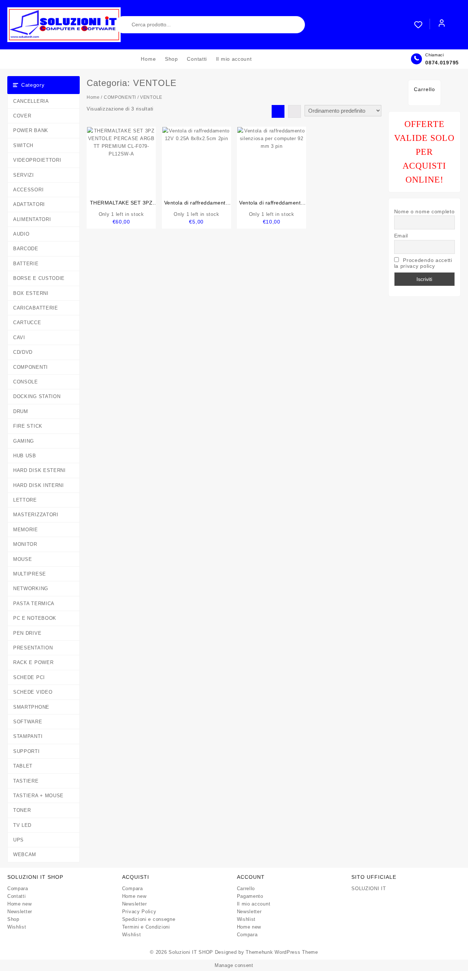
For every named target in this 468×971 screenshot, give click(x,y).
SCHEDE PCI (29, 677)
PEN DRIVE (27, 633)
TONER (22, 810)
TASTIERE (26, 781)
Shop (13, 919)
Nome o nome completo (424, 211)
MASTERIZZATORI (35, 514)
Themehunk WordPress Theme (282, 952)
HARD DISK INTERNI (38, 485)
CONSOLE (25, 382)
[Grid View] (278, 111)
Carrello (246, 888)
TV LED (22, 825)
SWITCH (23, 145)
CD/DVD (23, 352)
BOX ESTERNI (31, 293)
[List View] (294, 111)
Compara (17, 888)
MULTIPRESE (29, 574)
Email (401, 236)
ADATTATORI (29, 204)
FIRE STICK (27, 426)
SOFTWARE (27, 721)
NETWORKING (30, 588)
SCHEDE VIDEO (32, 692)
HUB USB (24, 455)
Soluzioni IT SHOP (191, 952)
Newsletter (19, 911)
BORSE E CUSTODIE (39, 278)
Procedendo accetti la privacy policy (423, 263)
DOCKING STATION (37, 396)
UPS (18, 840)
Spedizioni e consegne (149, 919)
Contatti (16, 896)
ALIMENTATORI (32, 219)
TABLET (23, 766)
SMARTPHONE (31, 707)
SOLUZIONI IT (368, 888)
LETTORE (25, 500)
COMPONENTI (30, 367)
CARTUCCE (27, 322)
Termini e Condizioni (146, 927)
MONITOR (25, 544)
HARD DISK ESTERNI (39, 470)
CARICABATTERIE (35, 308)
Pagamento (250, 896)
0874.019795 (442, 62)
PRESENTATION (33, 648)
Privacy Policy (139, 911)
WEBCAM (24, 854)
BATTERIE (26, 263)
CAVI (19, 337)
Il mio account (254, 904)
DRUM (20, 411)
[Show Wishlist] (422, 24)
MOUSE (22, 559)
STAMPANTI (27, 736)
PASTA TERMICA (33, 603)
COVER (22, 116)
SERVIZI (23, 175)
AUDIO (21, 234)
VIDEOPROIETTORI (37, 160)
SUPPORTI (26, 751)
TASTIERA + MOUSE (38, 795)
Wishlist (16, 927)
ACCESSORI (28, 189)
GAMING (23, 441)
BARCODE (25, 248)
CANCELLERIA (31, 101)
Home (93, 97)
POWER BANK (30, 130)
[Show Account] (441, 24)
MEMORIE (25, 529)
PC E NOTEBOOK (34, 618)
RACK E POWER (33, 662)
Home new (19, 904)
